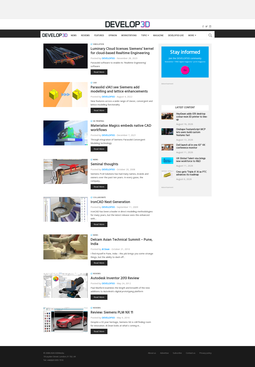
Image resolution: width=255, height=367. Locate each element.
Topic (144, 35)
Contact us (190, 353)
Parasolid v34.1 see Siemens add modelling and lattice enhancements (119, 89)
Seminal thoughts (104, 164)
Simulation (98, 44)
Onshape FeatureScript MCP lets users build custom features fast (191, 132)
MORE (191, 35)
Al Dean (105, 249)
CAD (95, 83)
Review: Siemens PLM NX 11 (112, 312)
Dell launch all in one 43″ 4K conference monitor (190, 147)
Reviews (85, 35)
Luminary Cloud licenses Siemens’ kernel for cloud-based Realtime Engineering (122, 51)
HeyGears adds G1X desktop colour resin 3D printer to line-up (191, 117)
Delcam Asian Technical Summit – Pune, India (121, 242)
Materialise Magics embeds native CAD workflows (121, 128)
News (73, 35)
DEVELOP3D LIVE (176, 35)
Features (99, 35)
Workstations (129, 35)
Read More (99, 72)
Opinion (112, 35)
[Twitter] (206, 26)
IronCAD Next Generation (110, 202)
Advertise (164, 353)
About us (152, 353)
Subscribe (177, 353)
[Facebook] (203, 26)
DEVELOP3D (108, 58)
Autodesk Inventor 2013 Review (115, 278)
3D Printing (98, 121)
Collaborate (99, 197)
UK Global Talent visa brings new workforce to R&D (191, 160)
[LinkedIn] (210, 26)
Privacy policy (206, 353)
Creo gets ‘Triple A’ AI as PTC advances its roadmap (191, 173)
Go (185, 70)
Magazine (158, 35)
